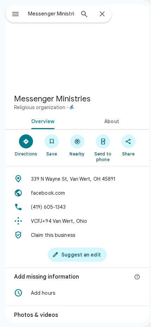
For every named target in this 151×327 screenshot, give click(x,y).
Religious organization (39, 107)
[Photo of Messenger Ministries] (77, 46)
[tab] (41, 120)
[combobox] (51, 13)
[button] (77, 293)
